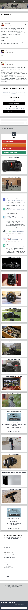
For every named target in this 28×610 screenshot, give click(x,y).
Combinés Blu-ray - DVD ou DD (12, 539)
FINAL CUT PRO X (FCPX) (15, 19)
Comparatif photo (9, 558)
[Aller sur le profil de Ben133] (4, 217)
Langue (16, 585)
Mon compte (8, 566)
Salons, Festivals (9, 574)
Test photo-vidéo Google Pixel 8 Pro (14, 376)
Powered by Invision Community (14, 588)
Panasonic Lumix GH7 (14, 308)
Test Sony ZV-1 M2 (14, 436)
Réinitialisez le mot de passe (14, 431)
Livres (7, 548)
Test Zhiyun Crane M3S (14, 454)
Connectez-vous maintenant (14, 111)
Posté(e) (10, 25)
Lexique (7, 576)
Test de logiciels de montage (12, 538)
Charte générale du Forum (8, 141)
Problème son (9, 208)
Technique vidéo (9, 546)
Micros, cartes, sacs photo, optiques (13, 537)
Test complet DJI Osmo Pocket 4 (14, 177)
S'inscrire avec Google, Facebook (10, 152)
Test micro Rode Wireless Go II (14, 489)
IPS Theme (6, 585)
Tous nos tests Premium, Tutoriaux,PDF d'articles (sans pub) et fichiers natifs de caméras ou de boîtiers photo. (14, 424)
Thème (20, 585)
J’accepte (14, 607)
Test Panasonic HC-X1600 (14, 257)
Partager (14, 120)
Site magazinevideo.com (8, 145)
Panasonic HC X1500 (10, 216)
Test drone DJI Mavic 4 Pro (14, 289)
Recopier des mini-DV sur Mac (14, 325)
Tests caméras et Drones (11, 554)
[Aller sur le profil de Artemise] (4, 209)
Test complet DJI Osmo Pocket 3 (14, 393)
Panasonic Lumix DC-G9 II (14, 359)
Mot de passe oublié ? (7, 148)
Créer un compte (9, 567)
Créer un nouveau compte (14, 103)
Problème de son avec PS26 (12, 198)
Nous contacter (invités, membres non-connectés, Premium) (14, 587)
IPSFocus (12, 585)
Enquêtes (8, 547)
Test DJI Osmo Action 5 (14, 341)
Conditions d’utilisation (19, 603)
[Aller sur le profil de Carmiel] (4, 199)
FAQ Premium (8, 568)
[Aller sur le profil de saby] (4, 239)
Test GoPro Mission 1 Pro (14, 157)
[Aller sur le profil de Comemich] (4, 231)
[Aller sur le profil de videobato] (2, 24)
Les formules (8, 564)
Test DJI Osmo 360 (14, 273)
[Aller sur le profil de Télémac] (2, 51)
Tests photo (8, 556)
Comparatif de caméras (10, 557)
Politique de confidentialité (13, 586)
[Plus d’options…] (25, 25)
